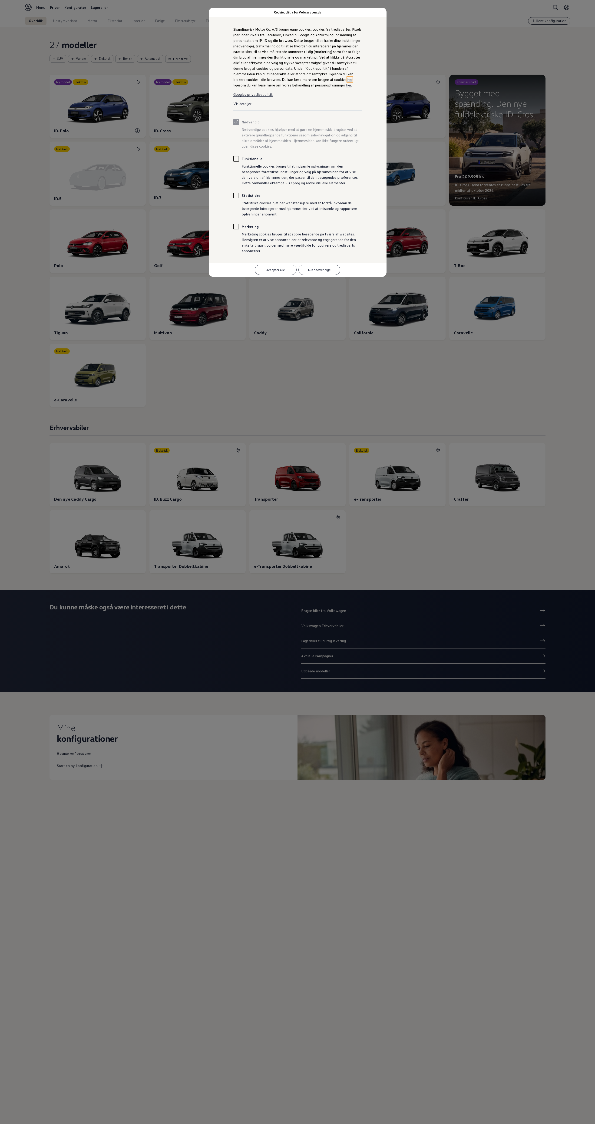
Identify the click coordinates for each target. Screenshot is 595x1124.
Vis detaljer (242, 103)
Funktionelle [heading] (252, 158)
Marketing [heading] (250, 226)
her (349, 79)
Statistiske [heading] (251, 195)
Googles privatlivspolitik (253, 94)
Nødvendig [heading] (251, 122)
